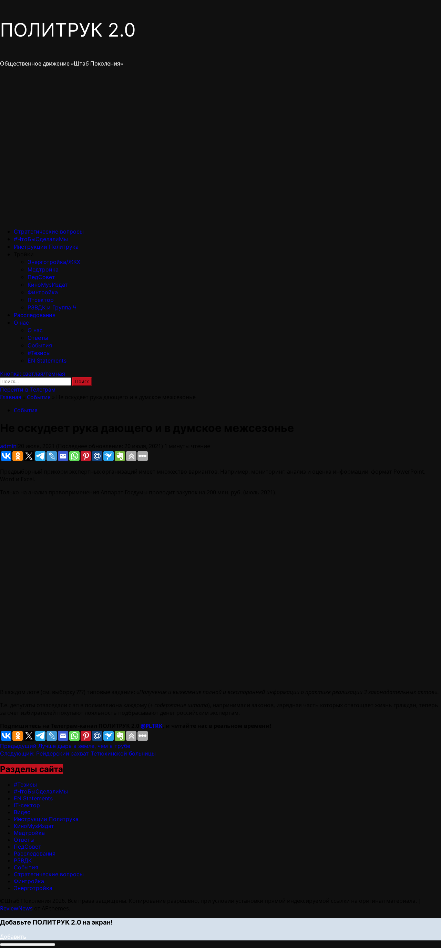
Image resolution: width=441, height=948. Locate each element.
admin (9, 446)
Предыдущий (65, 745)
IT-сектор (41, 299)
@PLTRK (152, 726)
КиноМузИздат (48, 284)
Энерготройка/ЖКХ (54, 261)
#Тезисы (39, 352)
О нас (21, 322)
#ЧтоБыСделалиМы (41, 239)
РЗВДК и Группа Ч (52, 307)
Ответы (38, 337)
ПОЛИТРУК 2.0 (68, 30)
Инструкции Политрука (46, 246)
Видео (22, 812)
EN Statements (47, 360)
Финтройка (43, 292)
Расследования (34, 315)
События (40, 345)
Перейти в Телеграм (27, 389)
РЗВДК (23, 860)
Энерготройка (33, 888)
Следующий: (78, 753)
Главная (10, 397)
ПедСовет (41, 277)
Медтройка (43, 269)
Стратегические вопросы (49, 231)
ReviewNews (16, 908)
